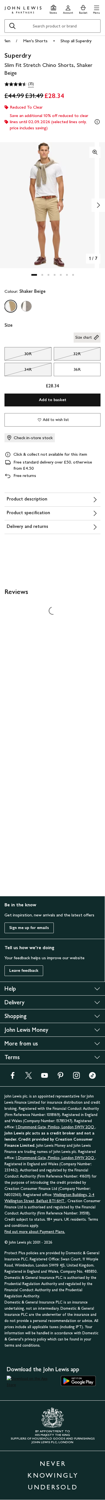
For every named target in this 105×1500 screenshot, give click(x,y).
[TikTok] (92, 1077)
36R (77, 369)
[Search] (12, 26)
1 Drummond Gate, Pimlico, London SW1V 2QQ (55, 1127)
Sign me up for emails (29, 927)
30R (18, 355)
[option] (10, 306)
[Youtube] (44, 1077)
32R (67, 355)
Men (6, 40)
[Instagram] (76, 1077)
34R (18, 371)
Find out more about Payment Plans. (34, 1231)
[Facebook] (12, 1077)
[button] (96, 9)
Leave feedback (23, 970)
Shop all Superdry (76, 40)
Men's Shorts (35, 40)
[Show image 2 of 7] (98, 205)
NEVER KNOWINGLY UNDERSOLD (52, 1475)
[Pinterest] (60, 1077)
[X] (28, 1077)
